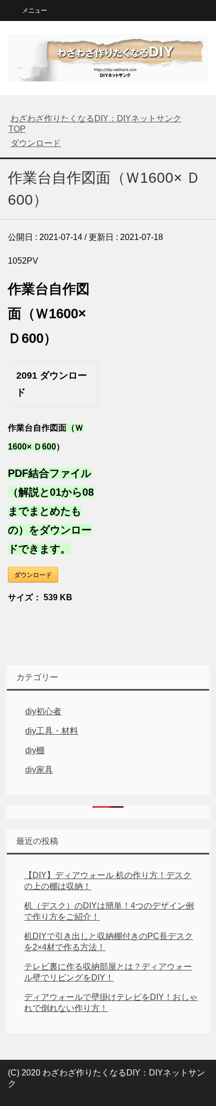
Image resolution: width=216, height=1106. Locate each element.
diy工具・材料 (51, 730)
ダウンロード (33, 574)
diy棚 (35, 750)
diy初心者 (43, 711)
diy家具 (39, 769)
